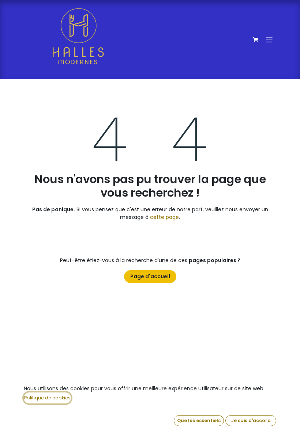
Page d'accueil (150, 276)
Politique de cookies (47, 398)
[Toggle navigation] (269, 39)
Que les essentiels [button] (199, 420)
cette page (164, 217)
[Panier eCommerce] (255, 39)
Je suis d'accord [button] (251, 420)
